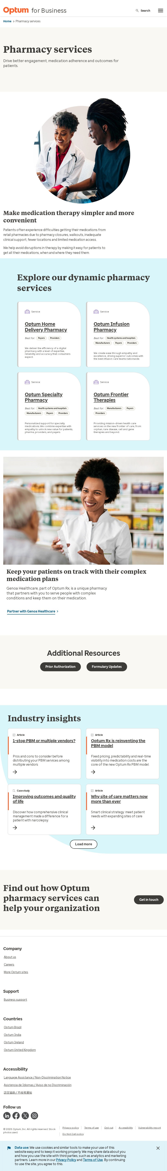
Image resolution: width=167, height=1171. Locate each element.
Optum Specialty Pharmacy (44, 397)
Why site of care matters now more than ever (119, 799)
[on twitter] (25, 1115)
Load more (83, 844)
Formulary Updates (107, 667)
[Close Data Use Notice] (158, 1148)
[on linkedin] (7, 1115)
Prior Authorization (60, 667)
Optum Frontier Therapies (111, 397)
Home (7, 21)
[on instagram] (34, 1115)
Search (145, 10)
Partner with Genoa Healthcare (31, 611)
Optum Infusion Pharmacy (112, 327)
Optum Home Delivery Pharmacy (46, 327)
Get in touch (148, 900)
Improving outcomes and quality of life (44, 799)
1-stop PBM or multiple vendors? (44, 740)
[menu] (161, 11)
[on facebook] (16, 1115)
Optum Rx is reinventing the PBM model (118, 743)
